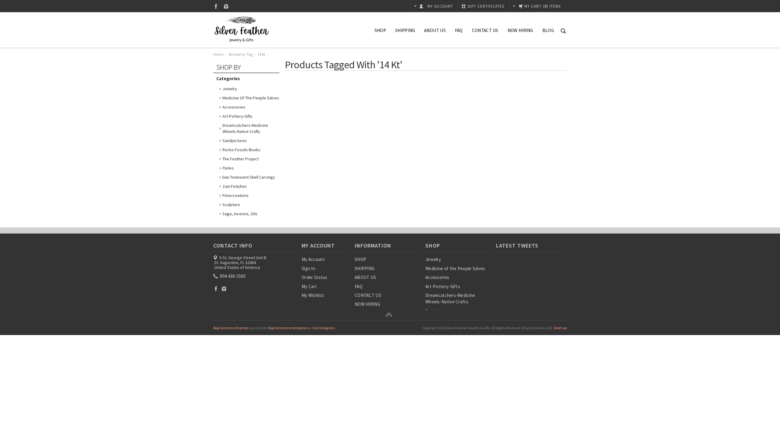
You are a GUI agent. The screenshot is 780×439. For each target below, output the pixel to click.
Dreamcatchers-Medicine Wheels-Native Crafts (245, 128)
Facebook (215, 6)
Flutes (228, 168)
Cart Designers (323, 328)
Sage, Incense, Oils (239, 213)
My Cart (309, 286)
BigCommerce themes (230, 328)
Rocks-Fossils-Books (241, 149)
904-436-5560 (232, 276)
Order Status (315, 277)
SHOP (380, 30)
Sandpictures (234, 140)
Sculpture (231, 204)
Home (218, 54)
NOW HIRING (520, 30)
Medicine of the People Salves (250, 98)
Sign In (308, 268)
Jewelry (229, 88)
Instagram (226, 6)
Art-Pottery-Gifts (237, 116)
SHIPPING (405, 30)
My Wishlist (313, 295)
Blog (548, 30)
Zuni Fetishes (234, 186)
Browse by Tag (241, 54)
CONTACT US (485, 30)
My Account (313, 259)
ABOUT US (434, 30)
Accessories (233, 107)
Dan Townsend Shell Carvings (248, 177)
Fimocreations (235, 195)
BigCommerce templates (287, 328)
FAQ (459, 30)
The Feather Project (240, 159)
